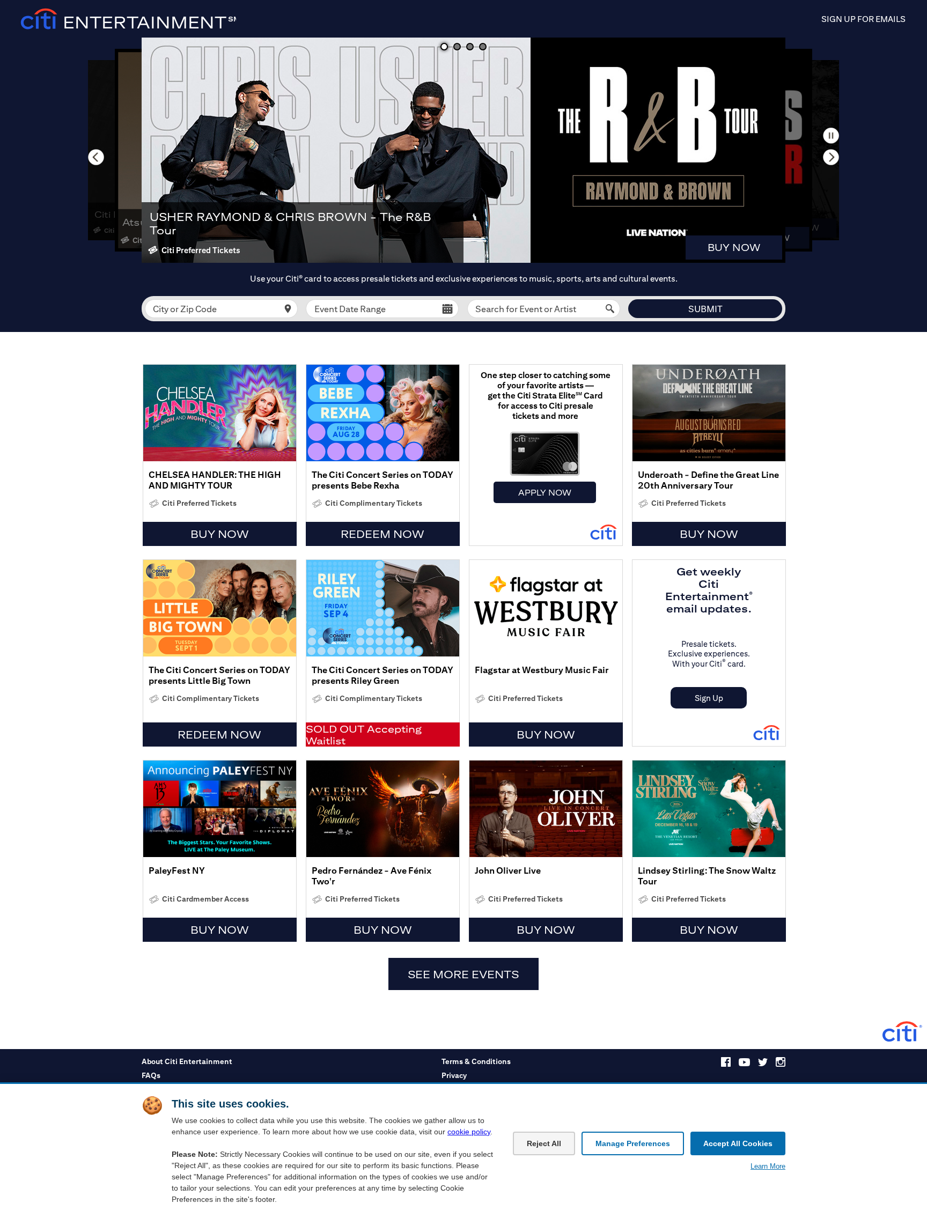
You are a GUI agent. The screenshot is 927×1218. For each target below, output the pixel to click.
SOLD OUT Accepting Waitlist (364, 735)
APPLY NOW (544, 492)
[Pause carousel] (831, 136)
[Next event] (831, 157)
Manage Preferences (632, 1143)
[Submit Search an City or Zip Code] (287, 308)
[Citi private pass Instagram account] (780, 1064)
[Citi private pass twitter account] (763, 1063)
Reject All (544, 1143)
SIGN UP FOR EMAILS (863, 19)
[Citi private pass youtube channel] (744, 1063)
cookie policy (468, 1131)
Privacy (454, 1075)
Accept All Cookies (737, 1143)
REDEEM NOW (382, 534)
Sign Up (709, 698)
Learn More (768, 1166)
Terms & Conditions (476, 1061)
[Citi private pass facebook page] (726, 1064)
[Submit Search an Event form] (610, 308)
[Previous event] (96, 157)
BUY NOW (734, 247)
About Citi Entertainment (187, 1061)
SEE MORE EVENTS (463, 974)
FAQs (151, 1075)
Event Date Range (350, 309)
